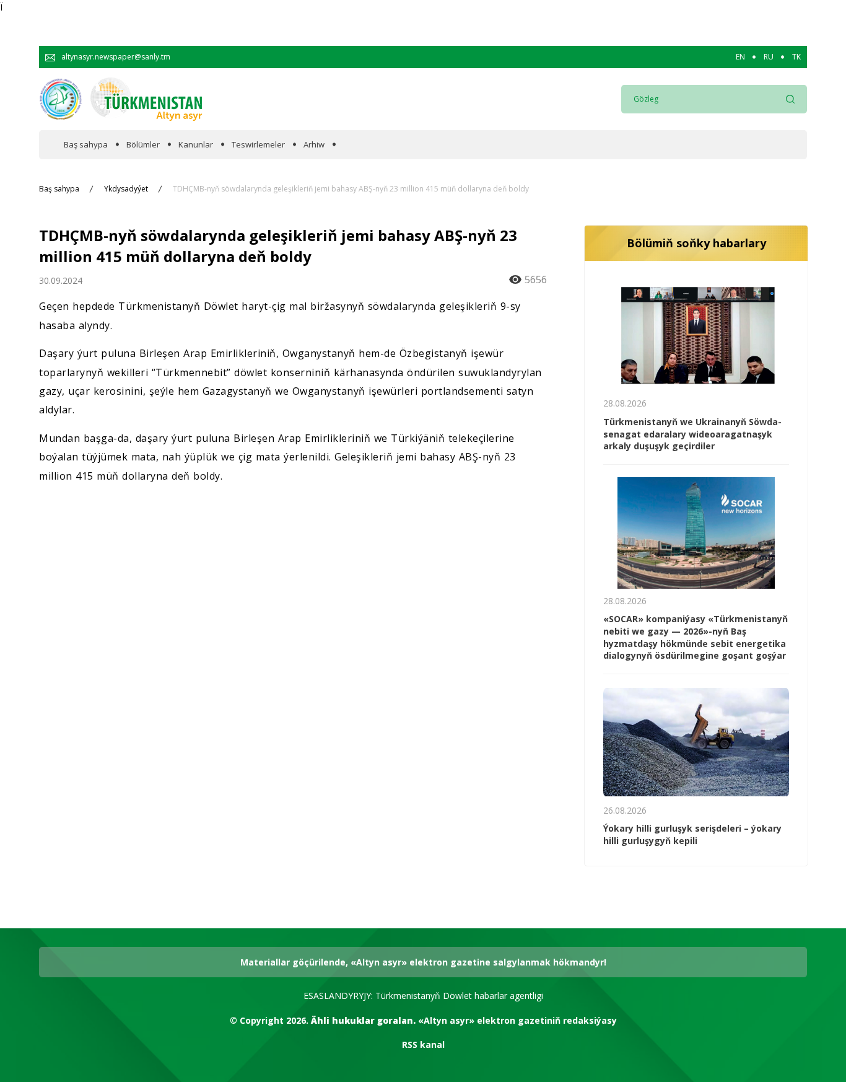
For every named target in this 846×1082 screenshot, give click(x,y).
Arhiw (314, 144)
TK (796, 57)
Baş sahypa (86, 144)
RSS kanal (423, 1044)
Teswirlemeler (258, 144)
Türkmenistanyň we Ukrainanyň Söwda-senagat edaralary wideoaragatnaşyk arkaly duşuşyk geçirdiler (692, 434)
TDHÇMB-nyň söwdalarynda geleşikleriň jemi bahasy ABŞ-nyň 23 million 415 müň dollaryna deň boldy (351, 189)
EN (740, 57)
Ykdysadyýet (126, 189)
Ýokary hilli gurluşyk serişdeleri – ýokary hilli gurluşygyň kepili (692, 834)
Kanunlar (195, 144)
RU (769, 57)
